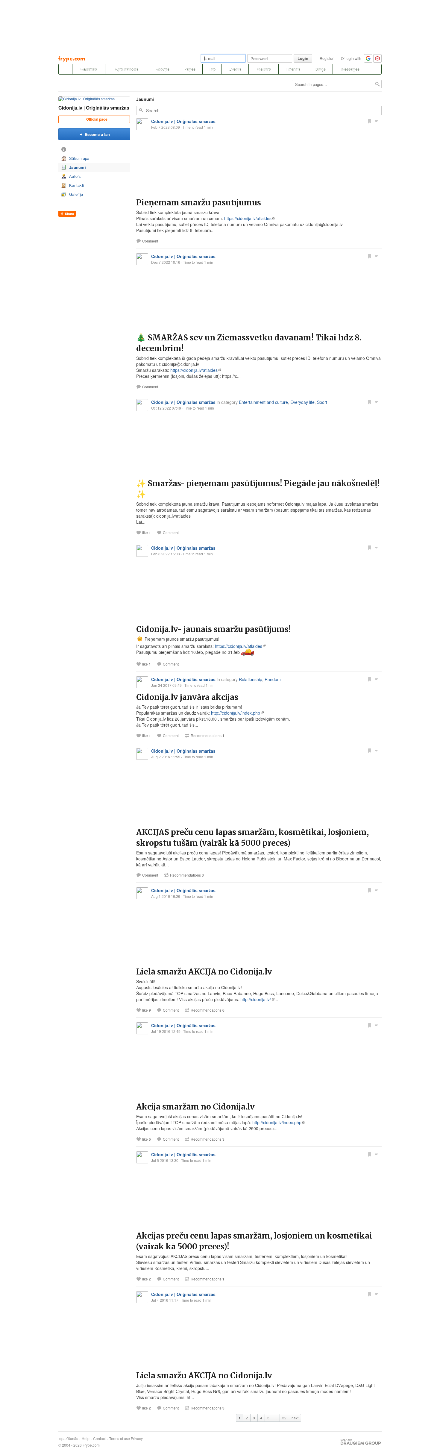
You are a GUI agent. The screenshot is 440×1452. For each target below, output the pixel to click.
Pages (189, 69)
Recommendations (207, 735)
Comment (150, 241)
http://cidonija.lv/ (255, 999)
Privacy (137, 1438)
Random (273, 679)
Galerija (76, 194)
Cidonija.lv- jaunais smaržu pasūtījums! (213, 629)
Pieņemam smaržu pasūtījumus (198, 202)
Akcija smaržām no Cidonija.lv (195, 1107)
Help (85, 1438)
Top (212, 69)
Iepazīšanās (68, 1438)
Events (235, 69)
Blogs (320, 69)
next (295, 1417)
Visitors (264, 69)
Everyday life (302, 402)
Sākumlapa (79, 158)
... (275, 1417)
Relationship (250, 679)
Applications (126, 69)
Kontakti (76, 185)
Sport (322, 402)
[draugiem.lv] (65, 69)
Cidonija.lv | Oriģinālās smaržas (93, 107)
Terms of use (119, 1438)
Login (303, 58)
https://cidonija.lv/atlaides (247, 218)
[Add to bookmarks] (369, 121)
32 (284, 1417)
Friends (293, 69)
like (146, 532)
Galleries (89, 69)
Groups (162, 69)
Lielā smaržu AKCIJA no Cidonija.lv (204, 972)
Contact (99, 1438)
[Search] (375, 69)
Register (326, 58)
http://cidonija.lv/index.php (235, 713)
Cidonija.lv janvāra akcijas (187, 697)
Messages (350, 69)
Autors (75, 176)
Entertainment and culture (263, 402)
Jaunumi (77, 167)
